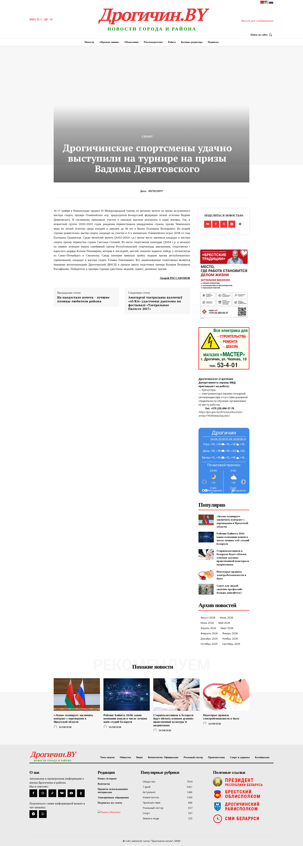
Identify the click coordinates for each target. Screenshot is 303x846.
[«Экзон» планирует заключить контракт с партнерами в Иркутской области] (206, 520)
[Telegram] (231, 224)
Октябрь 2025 (209, 643)
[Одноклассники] (81, 793)
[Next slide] (243, 481)
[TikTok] (52, 793)
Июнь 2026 (207, 622)
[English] (266, 2)
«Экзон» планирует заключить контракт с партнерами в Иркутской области (232, 521)
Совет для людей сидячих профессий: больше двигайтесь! (230, 589)
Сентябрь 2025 (231, 643)
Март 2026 (227, 628)
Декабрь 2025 (209, 638)
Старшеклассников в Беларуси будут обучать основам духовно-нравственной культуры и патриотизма (233, 557)
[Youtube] (71, 793)
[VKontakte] (62, 793)
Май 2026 (224, 622)
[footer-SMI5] (242, 818)
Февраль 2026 (209, 633)
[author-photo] (56, 727)
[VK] (207, 224)
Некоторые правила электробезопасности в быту (231, 575)
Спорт (147, 136)
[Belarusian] (262, 2)
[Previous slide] (204, 481)
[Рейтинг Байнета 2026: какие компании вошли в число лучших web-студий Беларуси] (206, 537)
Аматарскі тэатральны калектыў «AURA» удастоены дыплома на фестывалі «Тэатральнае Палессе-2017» (155, 303)
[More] (240, 224)
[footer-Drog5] (242, 806)
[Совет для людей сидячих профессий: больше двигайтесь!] (206, 589)
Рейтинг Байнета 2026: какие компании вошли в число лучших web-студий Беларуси (233, 538)
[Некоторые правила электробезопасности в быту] (206, 575)
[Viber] (43, 814)
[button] (262, 34)
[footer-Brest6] (242, 794)
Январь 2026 (230, 633)
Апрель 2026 (208, 628)
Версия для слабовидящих (257, 20)
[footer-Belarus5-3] (242, 782)
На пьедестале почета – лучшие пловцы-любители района (83, 299)
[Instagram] (43, 793)
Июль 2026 (226, 617)
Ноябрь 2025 (230, 638)
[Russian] (271, 2)
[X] (223, 224)
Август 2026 (208, 617)
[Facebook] (215, 224)
